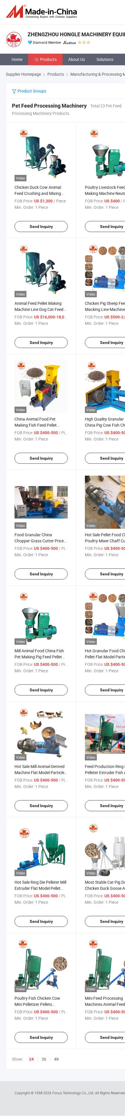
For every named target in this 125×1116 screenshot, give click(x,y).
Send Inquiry (41, 226)
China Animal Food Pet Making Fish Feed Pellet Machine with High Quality (38, 425)
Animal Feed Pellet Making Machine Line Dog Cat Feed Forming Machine (39, 309)
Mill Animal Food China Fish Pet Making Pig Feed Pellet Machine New (39, 657)
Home (17, 59)
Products (48, 59)
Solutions (105, 59)
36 (44, 1059)
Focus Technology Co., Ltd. (73, 1092)
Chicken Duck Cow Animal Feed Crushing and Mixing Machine (38, 193)
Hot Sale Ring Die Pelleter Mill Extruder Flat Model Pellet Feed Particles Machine (40, 888)
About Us (76, 59)
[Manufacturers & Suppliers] (42, 11)
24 (31, 1059)
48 (56, 1059)
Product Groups (31, 91)
